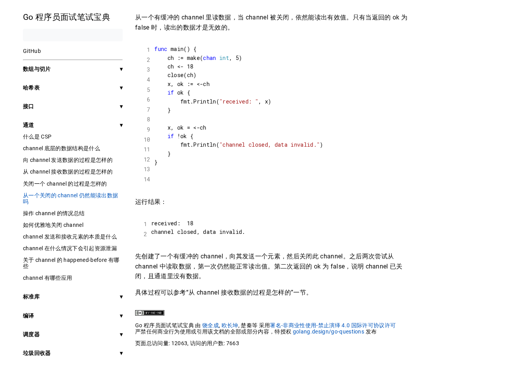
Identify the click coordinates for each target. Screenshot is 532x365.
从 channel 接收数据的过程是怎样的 (68, 171)
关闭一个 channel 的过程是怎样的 (65, 184)
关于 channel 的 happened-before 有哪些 (71, 263)
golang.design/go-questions (329, 331)
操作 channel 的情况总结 (54, 213)
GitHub (32, 51)
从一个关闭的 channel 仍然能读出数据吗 (70, 198)
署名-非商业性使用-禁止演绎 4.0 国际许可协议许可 (333, 325)
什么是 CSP (37, 136)
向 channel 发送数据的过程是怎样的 (68, 160)
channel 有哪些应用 (47, 278)
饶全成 (210, 325)
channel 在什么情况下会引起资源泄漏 (70, 248)
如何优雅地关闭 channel (53, 225)
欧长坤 (230, 325)
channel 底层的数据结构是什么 (61, 148)
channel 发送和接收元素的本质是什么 (70, 236)
